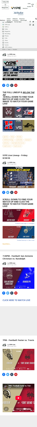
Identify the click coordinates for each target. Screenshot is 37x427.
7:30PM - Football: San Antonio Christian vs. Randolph (18, 257)
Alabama (15, 19)
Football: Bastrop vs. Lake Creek (25, 240)
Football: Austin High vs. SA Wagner (24, 223)
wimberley (6, 143)
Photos (6, 36)
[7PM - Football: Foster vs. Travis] (18, 359)
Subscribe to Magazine (5, 4)
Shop (6, 40)
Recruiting (7, 33)
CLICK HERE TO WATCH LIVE (16, 300)
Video (6, 29)
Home (3, 49)
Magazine (7, 31)
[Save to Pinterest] (15, 85)
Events (6, 42)
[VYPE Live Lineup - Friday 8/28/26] (18, 177)
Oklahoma (10, 22)
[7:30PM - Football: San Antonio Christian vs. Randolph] (18, 278)
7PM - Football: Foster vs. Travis (18, 340)
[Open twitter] (33, 21)
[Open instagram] (30, 24)
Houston (15, 49)
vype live (5, 137)
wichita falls (19, 140)
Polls (5, 38)
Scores (6, 45)
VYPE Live (7, 24)
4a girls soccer (7, 146)
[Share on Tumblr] (11, 85)
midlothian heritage (8, 140)
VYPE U (6, 27)
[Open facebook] (30, 21)
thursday (19, 137)
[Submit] (36, 19)
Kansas (9, 20)
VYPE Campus (8, 47)
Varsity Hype (17, 22)
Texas (8, 19)
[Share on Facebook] (3, 85)
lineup (12, 137)
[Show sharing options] (33, 116)
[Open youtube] (33, 24)
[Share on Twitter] (7, 85)
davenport (28, 140)
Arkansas (22, 19)
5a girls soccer (17, 146)
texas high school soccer (18, 143)
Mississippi (23, 20)
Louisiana (15, 20)
